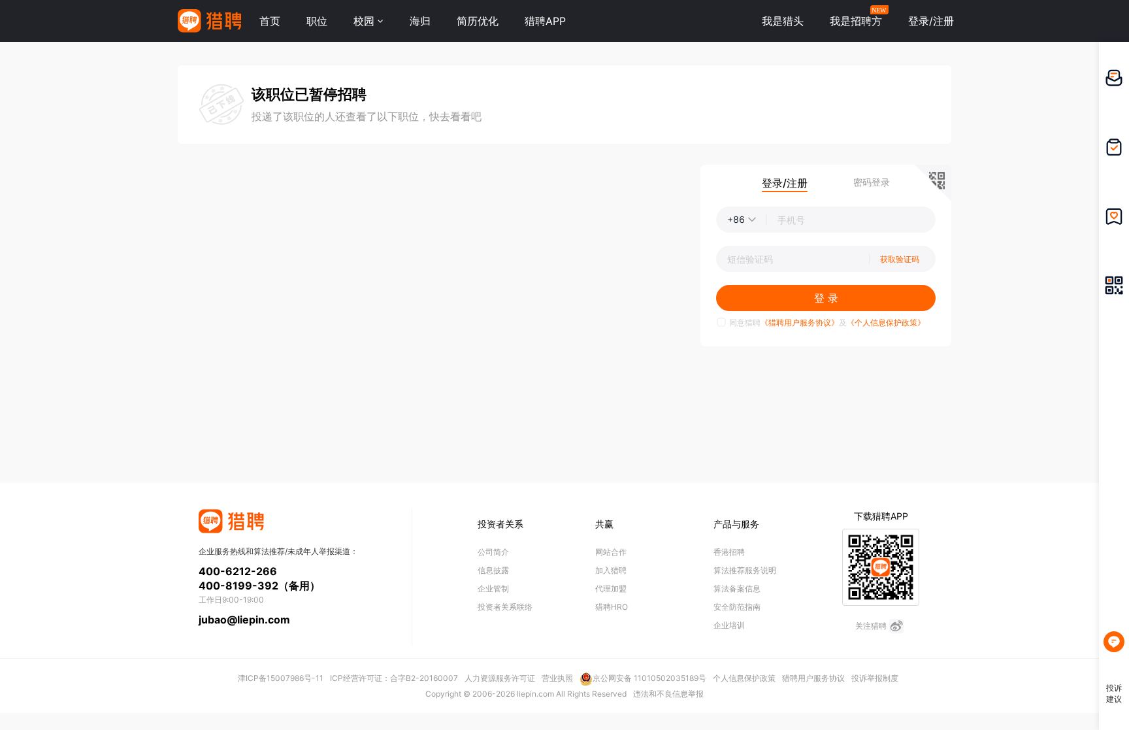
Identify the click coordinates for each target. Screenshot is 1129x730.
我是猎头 (783, 20)
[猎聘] (209, 21)
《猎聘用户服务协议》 (800, 322)
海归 (420, 20)
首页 (269, 20)
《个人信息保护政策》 (886, 322)
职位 (316, 20)
